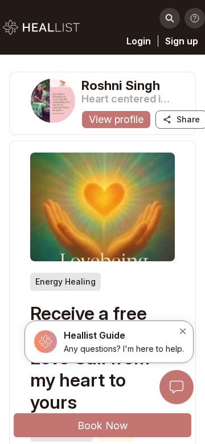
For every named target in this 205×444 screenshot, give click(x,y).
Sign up (181, 41)
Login (138, 41)
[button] (109, 341)
